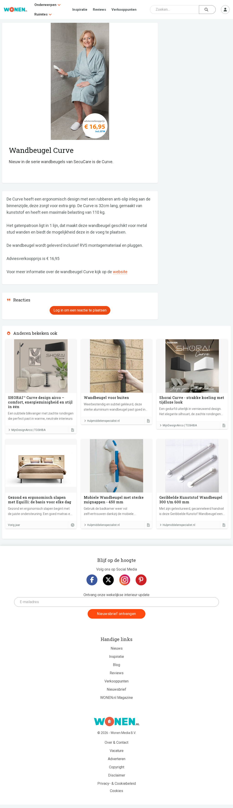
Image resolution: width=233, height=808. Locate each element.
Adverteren (116, 759)
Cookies (116, 791)
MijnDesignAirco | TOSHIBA (28, 430)
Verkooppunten (124, 10)
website (120, 271)
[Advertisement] (197, 55)
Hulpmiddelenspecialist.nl (103, 420)
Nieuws (117, 648)
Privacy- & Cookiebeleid (116, 783)
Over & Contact (116, 742)
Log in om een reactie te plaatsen (79, 310)
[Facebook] (91, 579)
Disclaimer (116, 775)
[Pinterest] (141, 579)
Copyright (116, 767)
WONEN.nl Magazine (116, 697)
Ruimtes (41, 14)
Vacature (117, 751)
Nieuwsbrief (116, 689)
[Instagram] (124, 579)
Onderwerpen (45, 5)
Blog (116, 665)
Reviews (99, 10)
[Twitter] (108, 579)
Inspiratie (79, 10)
